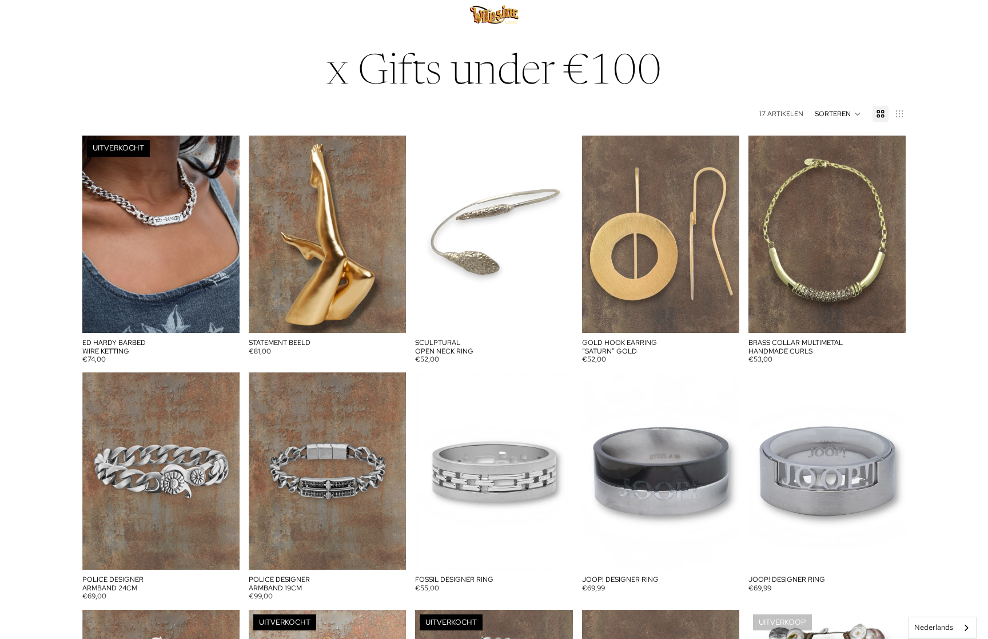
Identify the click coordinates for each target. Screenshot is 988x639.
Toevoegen (398, 315)
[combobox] (942, 628)
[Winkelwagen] (893, 15)
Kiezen (564, 552)
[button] (838, 113)
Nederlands (933, 627)
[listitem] (413, 15)
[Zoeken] (843, 15)
